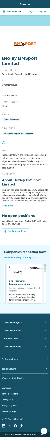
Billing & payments (9, 406)
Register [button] (42, 11)
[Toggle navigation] (4, 11)
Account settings (9, 411)
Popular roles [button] (11, 338)
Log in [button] (31, 11)
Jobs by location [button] (12, 330)
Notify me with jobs (17, 231)
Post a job (25, 4)
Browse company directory (17, 257)
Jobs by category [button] (13, 322)
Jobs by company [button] (12, 346)
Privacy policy (7, 400)
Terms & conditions (10, 394)
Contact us (6, 388)
